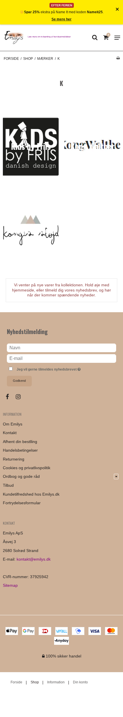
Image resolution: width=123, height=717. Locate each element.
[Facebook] (10, 397)
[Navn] (61, 347)
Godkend (19, 380)
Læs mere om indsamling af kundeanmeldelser (49, 36)
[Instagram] (21, 397)
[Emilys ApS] (14, 37)
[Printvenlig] (118, 58)
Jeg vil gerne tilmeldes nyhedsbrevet (56, 368)
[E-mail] (61, 358)
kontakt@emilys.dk (34, 559)
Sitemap (10, 585)
